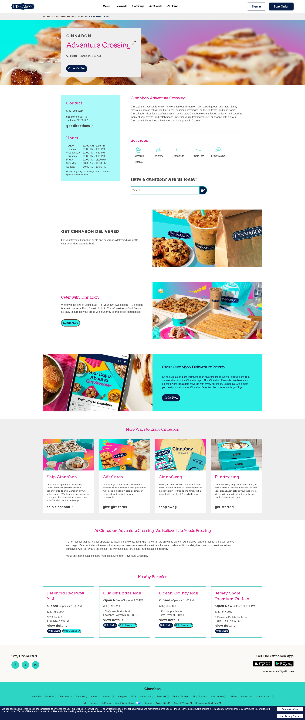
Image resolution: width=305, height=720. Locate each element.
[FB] (15, 668)
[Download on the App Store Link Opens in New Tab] (262, 664)
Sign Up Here (287, 671)
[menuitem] (36, 696)
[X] (25, 668)
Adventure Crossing (98, 45)
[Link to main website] (22, 6)
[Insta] (35, 668)
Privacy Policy (116, 711)
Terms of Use (24, 711)
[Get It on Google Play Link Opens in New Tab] (284, 664)
